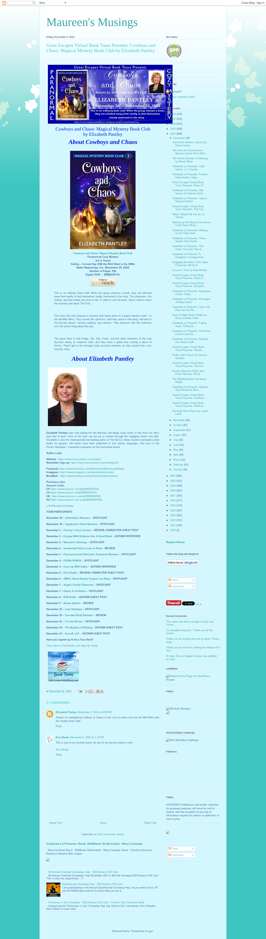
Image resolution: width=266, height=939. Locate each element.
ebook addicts (71, 603)
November (179, 420)
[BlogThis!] (91, 691)
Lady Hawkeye (73, 609)
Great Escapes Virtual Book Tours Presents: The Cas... (189, 208)
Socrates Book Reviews (79, 615)
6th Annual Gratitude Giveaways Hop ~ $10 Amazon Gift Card (83, 872)
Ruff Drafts (69, 597)
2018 (173, 490)
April (176, 454)
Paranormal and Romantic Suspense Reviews (90, 554)
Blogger (149, 931)
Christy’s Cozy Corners (77, 530)
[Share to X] (94, 691)
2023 (173, 128)
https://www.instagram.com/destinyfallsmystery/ (87, 472)
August (177, 435)
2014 (173, 510)
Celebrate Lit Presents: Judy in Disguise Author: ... (189, 200)
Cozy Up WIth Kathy (75, 566)
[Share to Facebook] (98, 691)
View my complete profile (180, 96)
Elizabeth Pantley (66, 712)
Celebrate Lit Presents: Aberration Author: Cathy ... (191, 293)
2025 (173, 118)
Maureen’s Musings (75, 542)
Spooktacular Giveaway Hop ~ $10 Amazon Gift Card (92, 884)
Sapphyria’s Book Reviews (81, 524)
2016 (173, 500)
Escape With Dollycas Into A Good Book (87, 536)
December (179, 138)
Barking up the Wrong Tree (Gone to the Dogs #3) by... (191, 224)
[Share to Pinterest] (102, 691)
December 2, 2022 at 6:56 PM (95, 712)
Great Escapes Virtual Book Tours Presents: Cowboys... (189, 397)
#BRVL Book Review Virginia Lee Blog (86, 578)
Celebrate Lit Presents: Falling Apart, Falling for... (189, 325)
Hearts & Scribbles (74, 591)
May (176, 449)
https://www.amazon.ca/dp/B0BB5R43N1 (74, 492)
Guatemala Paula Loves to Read (82, 548)
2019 (173, 485)
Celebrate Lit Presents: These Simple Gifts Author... (189, 240)
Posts (174, 579)
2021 (173, 475)
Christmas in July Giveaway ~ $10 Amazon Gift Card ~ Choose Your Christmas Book (96, 902)
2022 (173, 133)
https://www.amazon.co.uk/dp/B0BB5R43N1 (76, 496)
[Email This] (87, 691)
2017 (173, 495)
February (178, 464)
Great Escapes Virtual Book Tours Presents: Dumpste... (189, 285)
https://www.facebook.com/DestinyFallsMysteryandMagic (92, 468)
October (178, 425)
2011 (173, 525)
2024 (173, 123)
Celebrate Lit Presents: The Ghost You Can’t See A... (188, 248)
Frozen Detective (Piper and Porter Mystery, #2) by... (188, 373)
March (177, 459)
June (176, 444)
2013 (173, 515)
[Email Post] (80, 691)
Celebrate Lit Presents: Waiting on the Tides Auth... (189, 232)
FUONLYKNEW (72, 560)
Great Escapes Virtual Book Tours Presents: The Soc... (189, 365)
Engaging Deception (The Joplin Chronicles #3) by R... (190, 264)
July (176, 439)
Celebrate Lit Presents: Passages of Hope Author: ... (191, 301)
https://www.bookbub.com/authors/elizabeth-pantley (89, 475)
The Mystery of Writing (78, 627)
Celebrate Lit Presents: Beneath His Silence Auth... (190, 341)
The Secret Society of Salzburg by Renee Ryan (190, 160)
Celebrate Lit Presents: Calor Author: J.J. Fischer (188, 168)
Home (103, 822)
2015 (173, 505)
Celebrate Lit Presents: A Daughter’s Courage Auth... (189, 256)
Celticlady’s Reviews (77, 517)
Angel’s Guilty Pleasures (78, 584)
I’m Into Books (73, 621)
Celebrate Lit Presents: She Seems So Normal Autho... (188, 192)
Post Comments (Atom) (110, 834)
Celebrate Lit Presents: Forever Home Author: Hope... (190, 176)
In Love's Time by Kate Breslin (189, 270)
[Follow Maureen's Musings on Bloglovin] (183, 564)
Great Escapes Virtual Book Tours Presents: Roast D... (188, 184)
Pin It (199, 604)
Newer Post (55, 822)
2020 (173, 480)
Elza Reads (70, 572)
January (178, 469)
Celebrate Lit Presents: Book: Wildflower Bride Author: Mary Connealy (94, 843)
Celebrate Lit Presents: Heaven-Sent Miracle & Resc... (190, 389)
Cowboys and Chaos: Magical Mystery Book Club (102, 253)
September (179, 430)
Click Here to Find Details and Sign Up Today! (72, 645)
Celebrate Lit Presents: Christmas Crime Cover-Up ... (191, 333)
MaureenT (176, 91)
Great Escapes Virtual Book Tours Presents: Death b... (188, 405)
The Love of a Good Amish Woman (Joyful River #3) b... (190, 152)
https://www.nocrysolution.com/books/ (79, 459)
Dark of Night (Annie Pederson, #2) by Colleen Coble (189, 317)
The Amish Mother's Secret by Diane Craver (189, 144)
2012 (173, 520)
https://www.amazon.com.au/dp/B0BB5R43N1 (76, 499)
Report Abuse (175, 542)
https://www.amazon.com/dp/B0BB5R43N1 (75, 489)
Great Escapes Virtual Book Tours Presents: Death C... (188, 277)
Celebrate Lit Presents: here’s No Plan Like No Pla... (191, 309)
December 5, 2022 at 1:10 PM (87, 737)
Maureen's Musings (92, 22)
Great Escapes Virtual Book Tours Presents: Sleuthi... (188, 349)
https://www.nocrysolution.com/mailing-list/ (95, 462)
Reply (59, 726)
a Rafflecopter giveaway (59, 505)
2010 (173, 530)
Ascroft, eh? (72, 633)
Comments (177, 586)
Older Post (150, 822)
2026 (173, 114)
